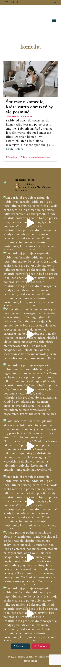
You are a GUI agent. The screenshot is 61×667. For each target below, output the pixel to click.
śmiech (47, 157)
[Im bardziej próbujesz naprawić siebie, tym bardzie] (30, 223)
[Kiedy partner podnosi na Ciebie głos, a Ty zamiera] (30, 558)
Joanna (15, 116)
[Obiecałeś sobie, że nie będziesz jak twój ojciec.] (30, 334)
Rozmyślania (12, 157)
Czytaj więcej (15, 149)
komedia (26, 157)
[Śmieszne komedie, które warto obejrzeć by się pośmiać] (30, 79)
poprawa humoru (37, 157)
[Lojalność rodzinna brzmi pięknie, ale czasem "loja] (30, 446)
